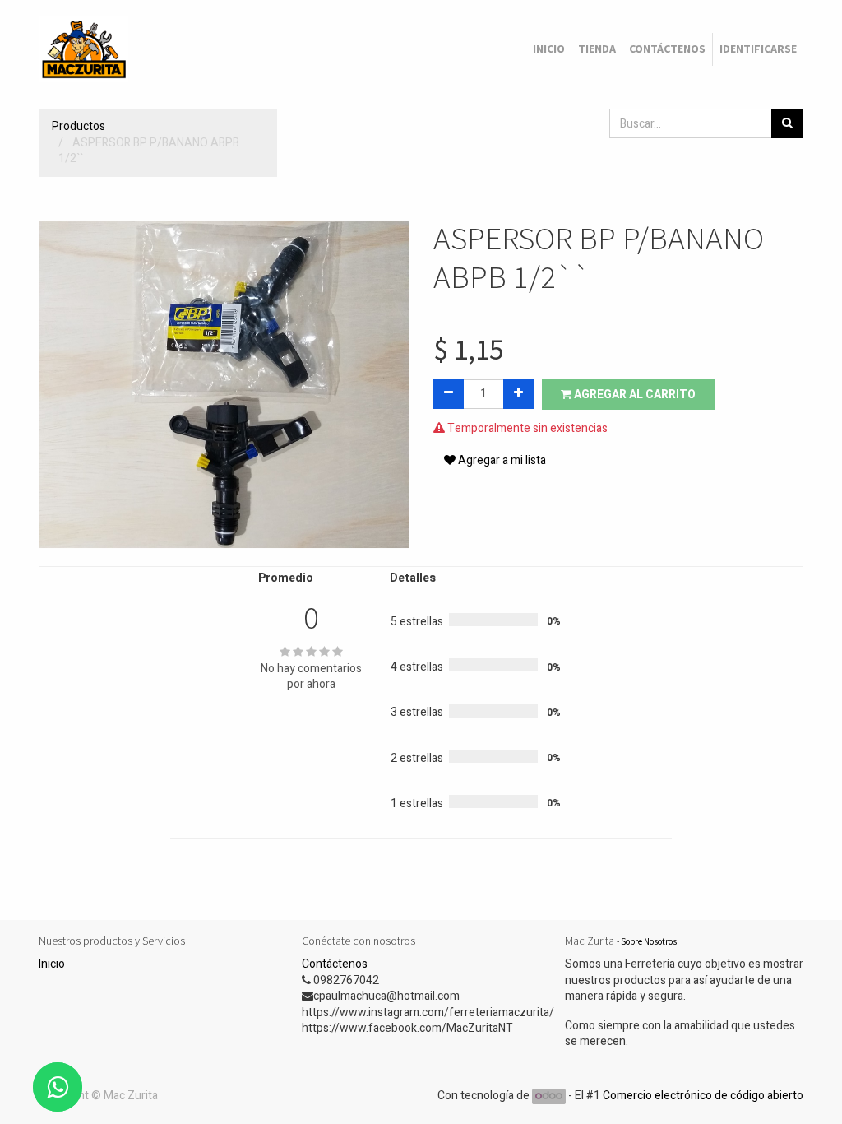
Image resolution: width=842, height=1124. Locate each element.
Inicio (52, 964)
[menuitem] (548, 49)
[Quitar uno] (448, 394)
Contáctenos (335, 964)
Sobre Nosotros (649, 941)
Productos (78, 126)
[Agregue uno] (518, 394)
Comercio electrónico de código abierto (703, 1095)
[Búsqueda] (787, 123)
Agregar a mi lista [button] (501, 460)
